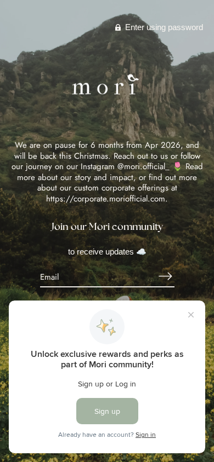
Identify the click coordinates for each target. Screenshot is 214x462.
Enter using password (163, 27)
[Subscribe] (166, 276)
